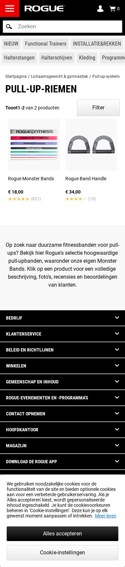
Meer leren (105, 515)
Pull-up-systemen (107, 76)
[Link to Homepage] (45, 8)
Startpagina (16, 76)
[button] (9, 26)
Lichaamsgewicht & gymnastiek (59, 76)
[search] (62, 26)
